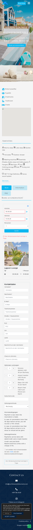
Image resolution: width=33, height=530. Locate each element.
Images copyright (23, 525)
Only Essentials (17, 513)
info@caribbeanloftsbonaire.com (16, 484)
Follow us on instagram (16, 502)
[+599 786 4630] (16, 489)
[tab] (7, 187)
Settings (7, 513)
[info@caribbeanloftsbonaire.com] (16, 481)
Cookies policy (24, 521)
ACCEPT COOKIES (10, 516)
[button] (2, 74)
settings (27, 510)
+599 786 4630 (16, 492)
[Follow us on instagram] (16, 499)
